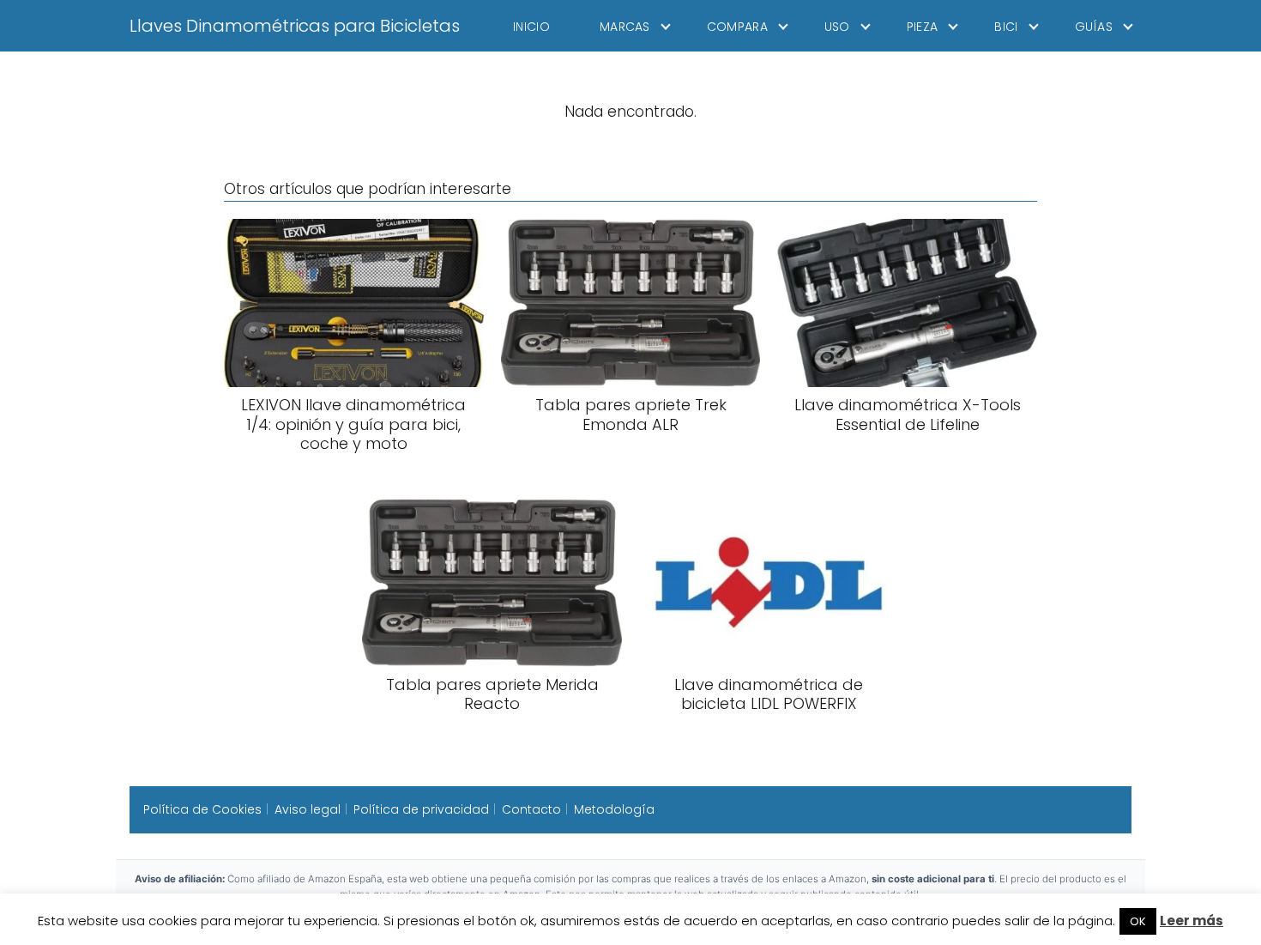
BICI (1005, 26)
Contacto (531, 809)
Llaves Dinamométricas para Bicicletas (295, 26)
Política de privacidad (421, 809)
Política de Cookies (202, 809)
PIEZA (922, 26)
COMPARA (737, 26)
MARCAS (625, 26)
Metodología (614, 809)
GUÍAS (1094, 26)
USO (837, 26)
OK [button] (1138, 921)
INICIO (531, 26)
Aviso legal (308, 809)
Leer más (1191, 921)
